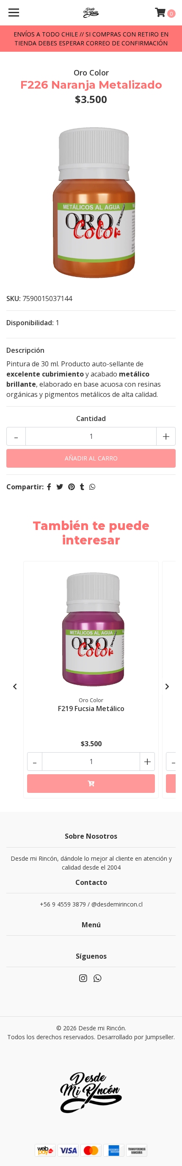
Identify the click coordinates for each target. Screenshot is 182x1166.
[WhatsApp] (97, 980)
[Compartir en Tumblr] (82, 486)
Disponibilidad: (30, 322)
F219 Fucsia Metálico (91, 708)
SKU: (13, 298)
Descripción (25, 350)
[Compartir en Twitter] (59, 486)
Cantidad (91, 418)
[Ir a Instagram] (83, 980)
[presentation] (14, 686)
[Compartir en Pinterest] (71, 486)
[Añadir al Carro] (91, 783)
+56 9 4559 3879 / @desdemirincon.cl (91, 904)
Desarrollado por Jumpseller (135, 1037)
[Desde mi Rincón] (91, 12)
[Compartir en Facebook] (49, 486)
